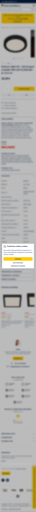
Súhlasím (18, 259)
